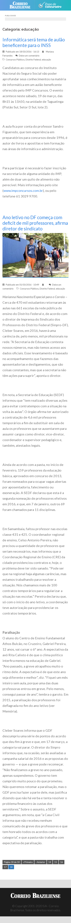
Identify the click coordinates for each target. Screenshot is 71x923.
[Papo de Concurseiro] (50, 5)
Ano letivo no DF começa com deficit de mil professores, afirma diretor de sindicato (35, 222)
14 (49, 862)
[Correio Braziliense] (21, 5)
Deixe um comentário (29, 55)
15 (55, 862)
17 (5, 867)
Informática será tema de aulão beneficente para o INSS (33, 42)
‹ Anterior (40, 862)
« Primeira (28, 862)
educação (46, 59)
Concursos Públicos (15, 59)
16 (61, 862)
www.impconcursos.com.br (23, 190)
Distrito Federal (33, 59)
